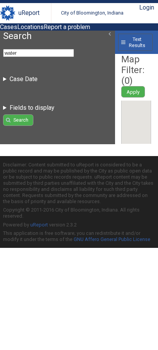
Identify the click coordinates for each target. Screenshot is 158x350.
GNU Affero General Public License (112, 239)
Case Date (24, 79)
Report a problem (67, 27)
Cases (8, 27)
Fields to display (32, 107)
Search (20, 120)
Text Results (137, 42)
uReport (29, 12)
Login (146, 7)
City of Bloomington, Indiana (92, 13)
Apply (133, 92)
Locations (30, 27)
